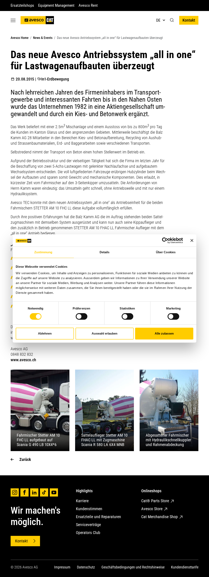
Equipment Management (56, 5)
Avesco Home (20, 38)
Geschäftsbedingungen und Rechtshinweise (133, 567)
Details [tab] (105, 252)
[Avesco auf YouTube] (54, 492)
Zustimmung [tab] (43, 252)
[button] (172, 20)
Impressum (62, 567)
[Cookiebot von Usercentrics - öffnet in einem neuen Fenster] (165, 240)
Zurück (25, 459)
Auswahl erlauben (104, 333)
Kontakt (188, 20)
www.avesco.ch (23, 359)
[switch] (81, 316)
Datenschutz (86, 567)
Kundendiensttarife (184, 567)
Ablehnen (45, 333)
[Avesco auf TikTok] (44, 492)
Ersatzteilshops (22, 5)
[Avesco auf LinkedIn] (34, 492)
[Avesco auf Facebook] (24, 492)
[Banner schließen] (191, 240)
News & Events (42, 38)
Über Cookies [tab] (166, 252)
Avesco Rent (88, 5)
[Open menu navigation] (13, 20)
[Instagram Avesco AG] (15, 492)
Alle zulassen (164, 333)
